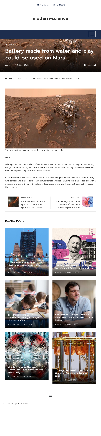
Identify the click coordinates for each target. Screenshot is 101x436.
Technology (10, 45)
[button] (50, 396)
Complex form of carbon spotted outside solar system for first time (33, 203)
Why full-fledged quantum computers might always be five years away (25, 369)
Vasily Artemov (12, 177)
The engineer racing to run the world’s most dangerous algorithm (74, 267)
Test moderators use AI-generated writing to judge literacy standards (23, 317)
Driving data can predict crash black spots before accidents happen (25, 265)
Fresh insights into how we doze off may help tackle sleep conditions (68, 203)
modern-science (50, 18)
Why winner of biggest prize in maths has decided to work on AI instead (74, 317)
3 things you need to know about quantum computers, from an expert (74, 373)
